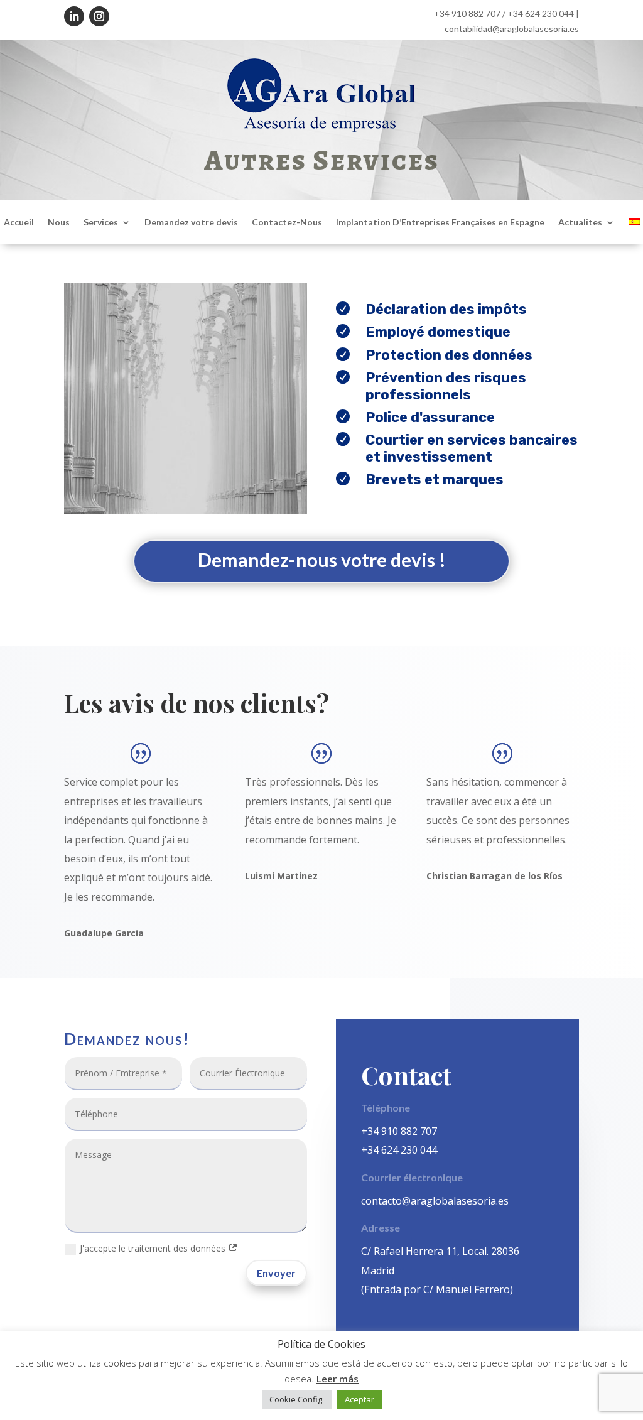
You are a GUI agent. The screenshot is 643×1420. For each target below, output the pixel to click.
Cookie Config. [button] (296, 1399)
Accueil (19, 222)
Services (101, 222)
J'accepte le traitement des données (154, 1248)
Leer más (337, 1378)
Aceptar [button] (359, 1399)
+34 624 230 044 (540, 13)
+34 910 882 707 (467, 13)
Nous (59, 222)
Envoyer (276, 1273)
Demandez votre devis (191, 222)
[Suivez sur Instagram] (99, 16)
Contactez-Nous (287, 222)
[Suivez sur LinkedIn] (74, 16)
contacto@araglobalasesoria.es (435, 1201)
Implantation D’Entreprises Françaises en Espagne (440, 222)
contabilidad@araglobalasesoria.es (512, 28)
